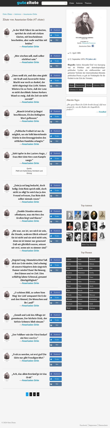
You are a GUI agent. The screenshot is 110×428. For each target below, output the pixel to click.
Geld (91, 303)
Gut (79, 277)
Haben (91, 264)
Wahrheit (81, 272)
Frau (79, 286)
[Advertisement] (86, 160)
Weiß (68, 308)
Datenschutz (103, 425)
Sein (79, 259)
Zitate (71, 3)
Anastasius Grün (30, 46)
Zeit (90, 268)
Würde (69, 295)
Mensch (92, 259)
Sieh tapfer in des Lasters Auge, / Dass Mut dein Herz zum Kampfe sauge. (30, 157)
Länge (80, 308)
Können (92, 281)
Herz (68, 290)
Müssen (92, 295)
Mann (71, 85)
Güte (80, 281)
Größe (91, 272)
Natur (69, 286)
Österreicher (80, 85)
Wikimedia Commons (89, 43)
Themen (88, 3)
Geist (91, 290)
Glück (69, 277)
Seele (91, 286)
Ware (80, 295)
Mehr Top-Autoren (89, 244)
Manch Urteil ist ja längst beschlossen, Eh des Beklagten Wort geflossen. (29, 115)
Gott (68, 268)
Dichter (89, 85)
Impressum (93, 425)
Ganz (91, 277)
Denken (92, 308)
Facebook (83, 425)
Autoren (79, 3)
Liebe (69, 264)
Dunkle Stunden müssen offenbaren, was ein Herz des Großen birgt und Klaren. (29, 214)
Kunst (80, 299)
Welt (79, 264)
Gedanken (93, 299)
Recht (80, 290)
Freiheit (69, 303)
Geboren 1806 (99, 85)
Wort (80, 303)
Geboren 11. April (75, 90)
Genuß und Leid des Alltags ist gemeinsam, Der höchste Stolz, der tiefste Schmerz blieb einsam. (29, 318)
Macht (80, 268)
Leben (69, 259)
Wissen (69, 299)
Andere (69, 272)
